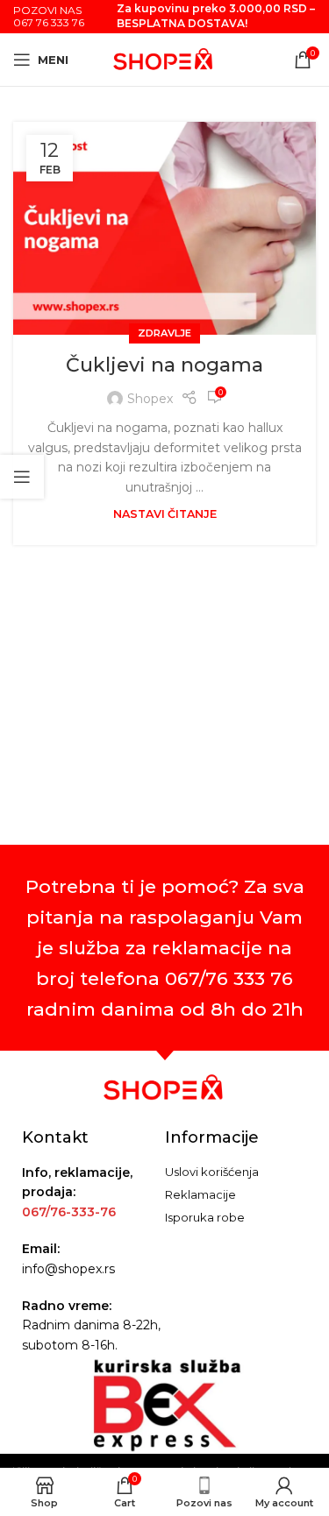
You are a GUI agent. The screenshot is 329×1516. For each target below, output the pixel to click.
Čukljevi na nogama (164, 365)
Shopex (150, 399)
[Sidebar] (22, 477)
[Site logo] (165, 59)
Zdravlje (164, 333)
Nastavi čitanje (165, 514)
